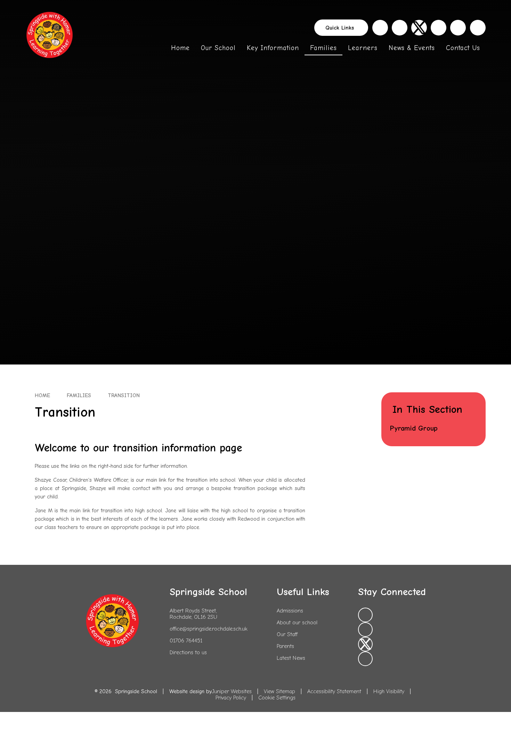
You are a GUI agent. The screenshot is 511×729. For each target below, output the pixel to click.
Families (79, 395)
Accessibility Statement (334, 691)
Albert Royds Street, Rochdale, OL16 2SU (193, 614)
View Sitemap (279, 691)
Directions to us (188, 652)
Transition (124, 395)
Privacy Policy (231, 698)
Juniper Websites (232, 691)
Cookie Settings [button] (276, 698)
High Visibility (388, 691)
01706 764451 (186, 641)
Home (42, 395)
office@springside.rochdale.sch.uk (209, 629)
